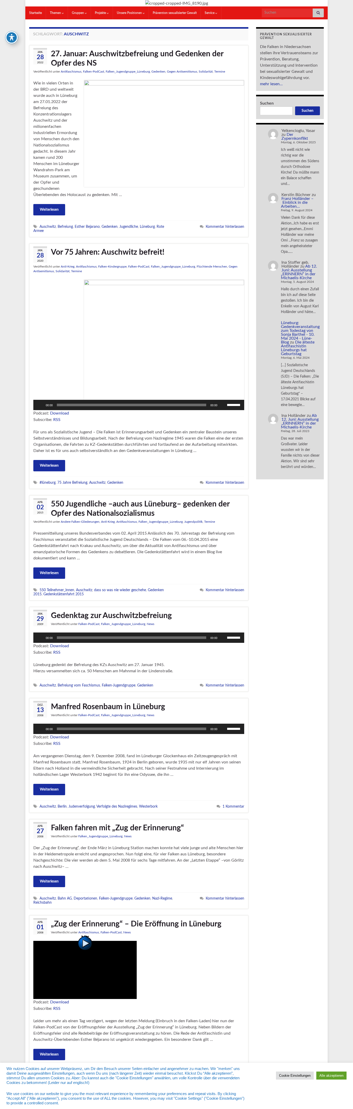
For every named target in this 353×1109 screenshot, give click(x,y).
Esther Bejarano (87, 227)
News (150, 624)
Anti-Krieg (67, 266)
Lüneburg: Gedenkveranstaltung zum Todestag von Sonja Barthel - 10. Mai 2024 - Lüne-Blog (300, 332)
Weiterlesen (49, 210)
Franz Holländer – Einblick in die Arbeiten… (297, 202)
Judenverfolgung (81, 806)
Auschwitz (48, 227)
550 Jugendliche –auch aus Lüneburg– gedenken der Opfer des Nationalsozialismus (140, 508)
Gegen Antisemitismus (182, 71)
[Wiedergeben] (40, 405)
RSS (56, 420)
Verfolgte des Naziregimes (116, 806)
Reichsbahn (42, 902)
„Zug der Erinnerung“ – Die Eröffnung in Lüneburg (136, 924)
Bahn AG (65, 898)
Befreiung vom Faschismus (79, 685)
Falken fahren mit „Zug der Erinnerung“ (117, 828)
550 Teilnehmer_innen (57, 590)
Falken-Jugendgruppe (118, 685)
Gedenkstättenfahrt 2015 (63, 594)
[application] (138, 405)
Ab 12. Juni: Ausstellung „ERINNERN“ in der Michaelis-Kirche (299, 272)
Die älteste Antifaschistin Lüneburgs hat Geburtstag (297, 348)
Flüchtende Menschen (212, 266)
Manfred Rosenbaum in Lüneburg (108, 707)
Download (59, 413)
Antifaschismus (71, 71)
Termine (219, 71)
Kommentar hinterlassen (225, 227)
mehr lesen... (271, 84)
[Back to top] (341, 1097)
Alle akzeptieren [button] (331, 1075)
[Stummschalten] (223, 405)
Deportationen (85, 898)
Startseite (35, 12)
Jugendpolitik (193, 521)
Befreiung (65, 227)
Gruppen (78, 12)
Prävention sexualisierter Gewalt (175, 12)
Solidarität (206, 71)
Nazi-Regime (162, 898)
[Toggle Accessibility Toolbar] (11, 37)
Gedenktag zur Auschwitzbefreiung (111, 616)
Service (210, 12)
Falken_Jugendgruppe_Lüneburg (128, 71)
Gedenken (158, 71)
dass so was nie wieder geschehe (120, 590)
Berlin (62, 806)
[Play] (85, 970)
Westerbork (148, 806)
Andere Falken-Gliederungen (80, 521)
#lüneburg (48, 483)
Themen (56, 12)
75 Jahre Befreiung (72, 483)
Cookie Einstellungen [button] (295, 1075)
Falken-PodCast (93, 71)
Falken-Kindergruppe (112, 266)
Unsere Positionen (130, 12)
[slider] (234, 404)
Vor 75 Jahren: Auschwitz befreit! (107, 252)
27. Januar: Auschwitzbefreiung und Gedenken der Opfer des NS (137, 58)
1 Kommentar (233, 806)
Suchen (267, 103)
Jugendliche (128, 227)
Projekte (101, 12)
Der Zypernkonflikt (294, 136)
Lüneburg (147, 227)
